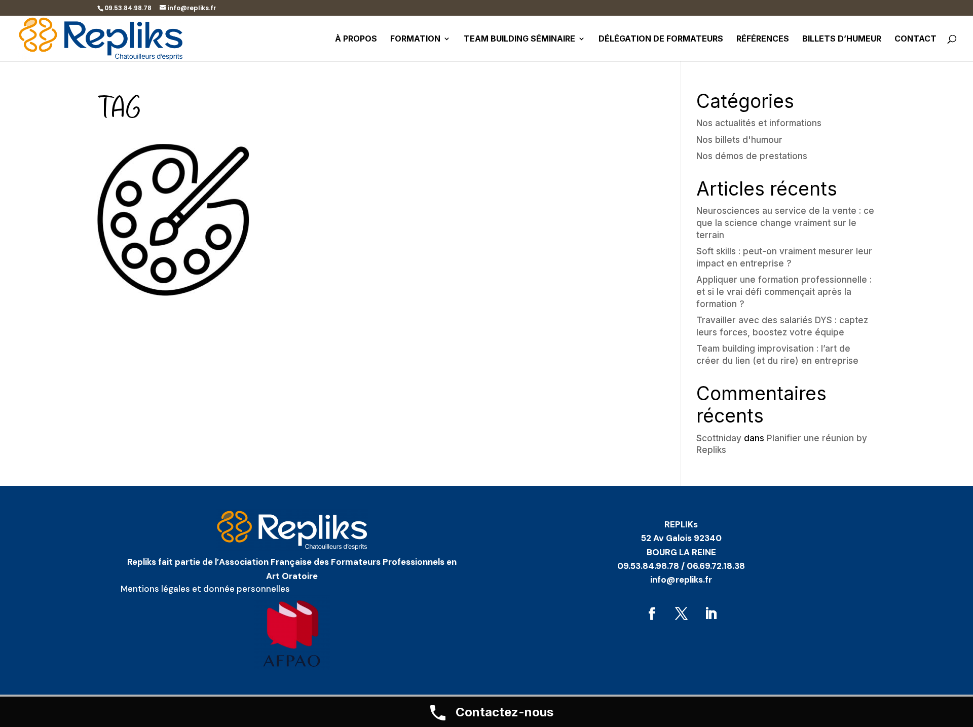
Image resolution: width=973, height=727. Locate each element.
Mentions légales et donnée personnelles (205, 588)
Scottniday (718, 438)
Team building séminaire (519, 39)
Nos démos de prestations (751, 156)
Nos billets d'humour (739, 140)
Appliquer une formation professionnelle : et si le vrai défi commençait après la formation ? (784, 292)
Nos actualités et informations (758, 123)
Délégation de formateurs (660, 39)
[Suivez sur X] (681, 614)
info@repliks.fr (681, 579)
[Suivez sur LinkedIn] (710, 614)
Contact (915, 39)
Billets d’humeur (841, 39)
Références (762, 39)
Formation (415, 39)
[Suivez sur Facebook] (651, 614)
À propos (356, 39)
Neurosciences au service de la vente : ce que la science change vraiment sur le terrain (785, 223)
